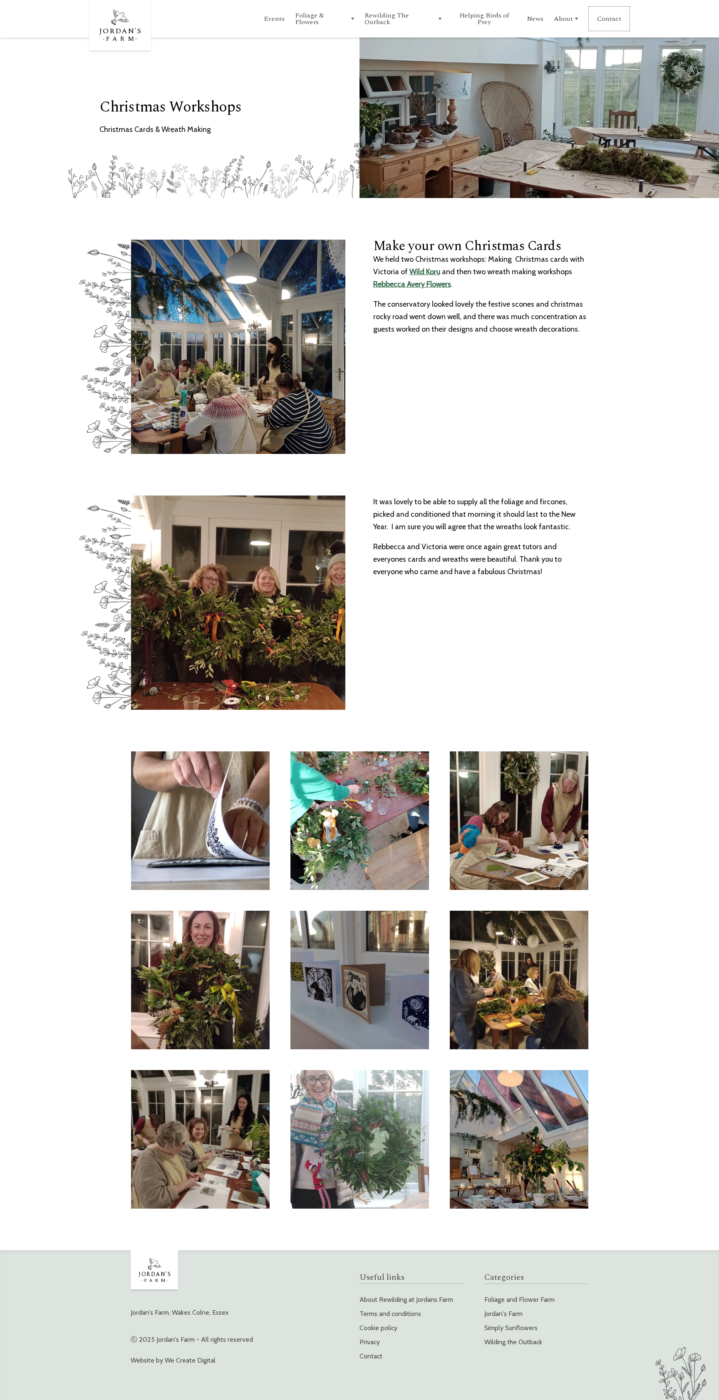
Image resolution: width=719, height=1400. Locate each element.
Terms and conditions (390, 1314)
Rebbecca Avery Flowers (412, 284)
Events (274, 18)
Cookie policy (378, 1328)
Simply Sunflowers (511, 1328)
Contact (371, 1356)
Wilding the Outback (513, 1342)
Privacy (370, 1342)
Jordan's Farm (503, 1314)
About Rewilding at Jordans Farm (406, 1299)
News (535, 18)
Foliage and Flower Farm (519, 1299)
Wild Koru (424, 271)
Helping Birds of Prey (484, 18)
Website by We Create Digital (173, 1360)
